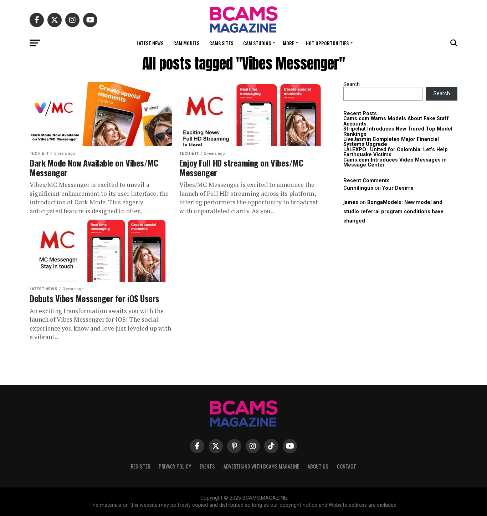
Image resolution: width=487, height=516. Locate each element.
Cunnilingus (358, 188)
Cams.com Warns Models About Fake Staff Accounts (396, 121)
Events (207, 466)
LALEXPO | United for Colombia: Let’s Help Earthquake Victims (395, 152)
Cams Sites (221, 43)
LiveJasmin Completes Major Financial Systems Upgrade (391, 141)
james (350, 202)
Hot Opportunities (327, 43)
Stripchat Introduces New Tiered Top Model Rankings (397, 131)
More (288, 43)
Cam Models (186, 43)
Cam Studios (257, 43)
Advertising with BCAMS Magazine (261, 466)
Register (140, 466)
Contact (346, 466)
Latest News (150, 43)
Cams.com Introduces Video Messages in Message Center (395, 162)
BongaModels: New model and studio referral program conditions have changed (393, 211)
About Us (318, 466)
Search (351, 84)
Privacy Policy (175, 466)
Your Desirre (398, 188)
